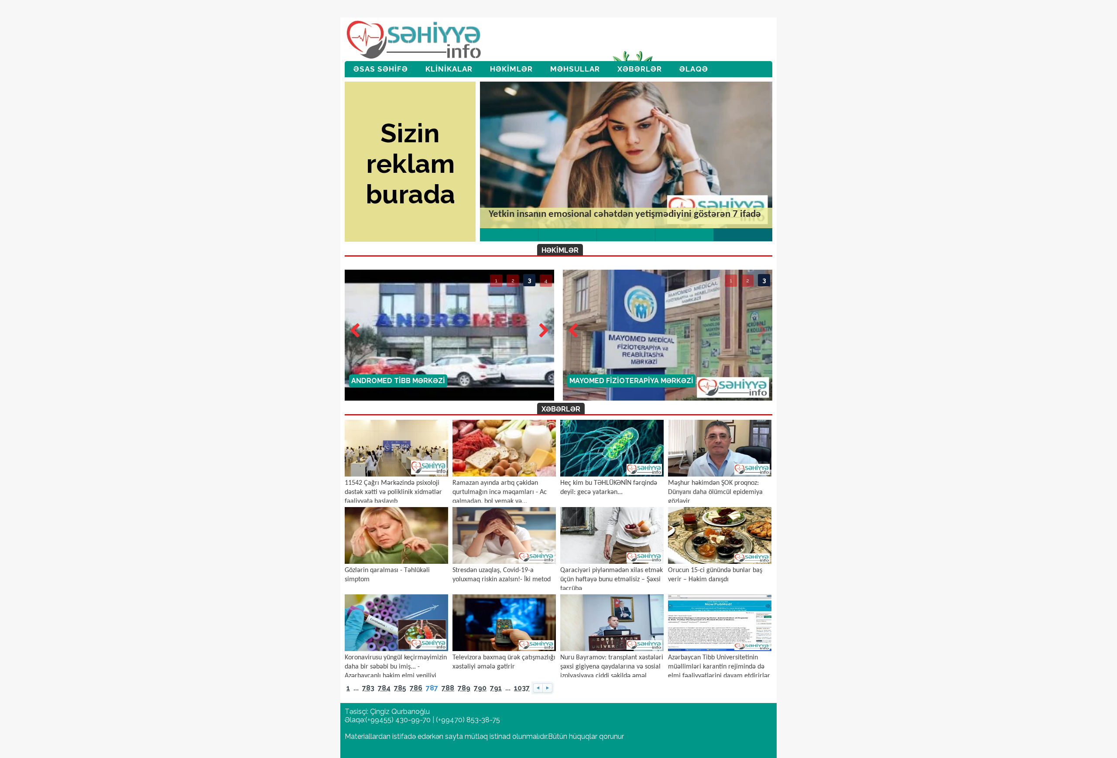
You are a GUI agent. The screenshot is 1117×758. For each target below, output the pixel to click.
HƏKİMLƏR (511, 69)
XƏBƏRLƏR (639, 69)
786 (416, 688)
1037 (522, 688)
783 (368, 688)
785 (400, 688)
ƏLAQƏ (693, 69)
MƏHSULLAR (575, 69)
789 (464, 688)
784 (384, 688)
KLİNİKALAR (449, 69)
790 (480, 688)
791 (496, 688)
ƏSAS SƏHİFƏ (380, 69)
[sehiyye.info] (415, 40)
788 (448, 688)
